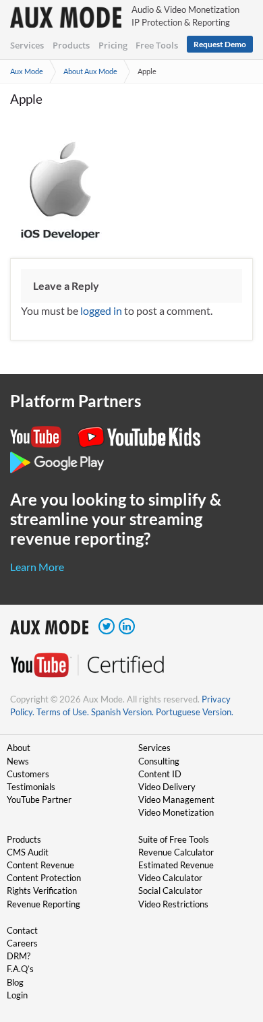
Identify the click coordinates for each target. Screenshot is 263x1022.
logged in (101, 310)
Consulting (158, 761)
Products (71, 45)
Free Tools (157, 45)
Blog (15, 982)
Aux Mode (26, 71)
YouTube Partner (39, 799)
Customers (28, 774)
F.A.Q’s (20, 968)
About (18, 747)
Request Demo (220, 44)
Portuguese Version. (194, 712)
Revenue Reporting (43, 904)
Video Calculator (170, 877)
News (18, 761)
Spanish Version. (122, 712)
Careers (22, 943)
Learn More (37, 566)
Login (17, 995)
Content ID (159, 774)
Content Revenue (40, 865)
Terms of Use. (62, 712)
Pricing (112, 45)
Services (27, 45)
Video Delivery (167, 786)
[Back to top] (233, 942)
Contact (22, 930)
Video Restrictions (173, 904)
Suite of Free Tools (173, 839)
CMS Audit (28, 852)
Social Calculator (170, 890)
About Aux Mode (90, 71)
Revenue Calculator (176, 852)
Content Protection (44, 877)
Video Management (176, 799)
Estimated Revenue (176, 865)
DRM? (18, 956)
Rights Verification (42, 890)
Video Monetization (176, 812)
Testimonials (31, 786)
